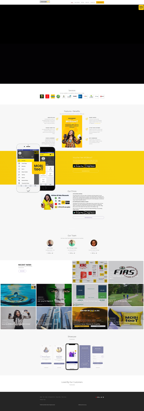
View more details (86, 171)
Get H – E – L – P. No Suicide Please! (120, 301)
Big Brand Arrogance (80, 278)
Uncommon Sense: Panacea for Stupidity (86, 324)
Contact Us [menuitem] (92, 2)
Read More (22, 271)
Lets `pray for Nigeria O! (45, 301)
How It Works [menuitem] (77, 2)
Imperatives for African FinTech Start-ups (87, 301)
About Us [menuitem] (87, 2)
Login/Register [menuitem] (100, 2)
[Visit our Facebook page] (98, 397)
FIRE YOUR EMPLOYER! (45, 324)
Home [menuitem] (72, 2)
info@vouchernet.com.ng (82, 404)
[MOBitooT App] (141, 7)
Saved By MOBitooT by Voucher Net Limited (16, 324)
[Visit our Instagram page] (103, 397)
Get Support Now (97, 123)
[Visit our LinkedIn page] (99, 397)
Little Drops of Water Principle (11, 301)
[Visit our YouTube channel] (96, 397)
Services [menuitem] (82, 2)
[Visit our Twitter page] (101, 397)
